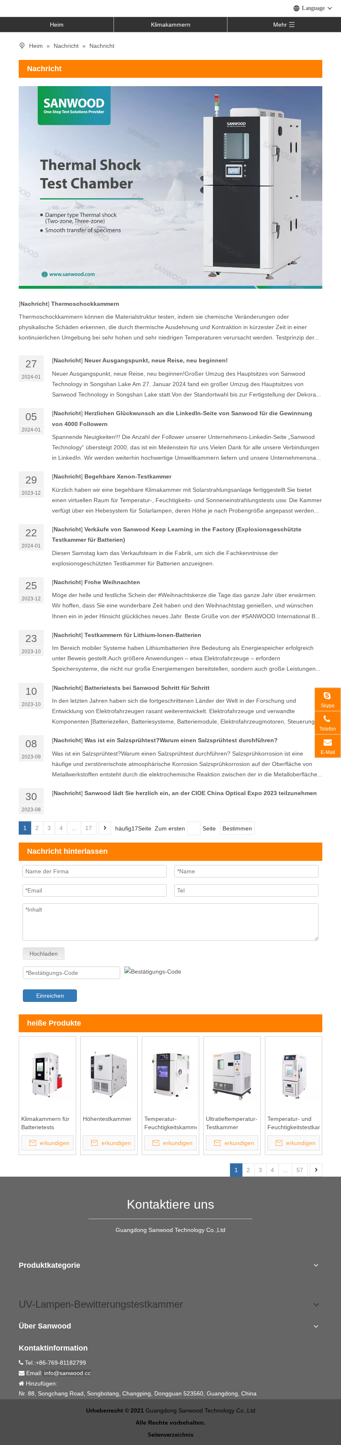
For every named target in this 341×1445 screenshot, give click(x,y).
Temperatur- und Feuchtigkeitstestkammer (293, 1122)
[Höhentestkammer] (109, 1074)
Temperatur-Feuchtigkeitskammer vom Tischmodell (170, 1123)
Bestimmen (237, 828)
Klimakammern (170, 24)
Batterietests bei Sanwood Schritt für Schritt (147, 687)
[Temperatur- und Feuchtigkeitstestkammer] (293, 1074)
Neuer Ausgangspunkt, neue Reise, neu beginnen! (156, 360)
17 (88, 828)
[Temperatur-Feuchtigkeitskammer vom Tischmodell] (170, 1074)
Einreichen (50, 995)
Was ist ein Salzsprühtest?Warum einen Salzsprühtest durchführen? (181, 740)
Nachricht (34, 303)
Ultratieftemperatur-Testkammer (231, 1122)
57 (300, 1170)
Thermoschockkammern (85, 303)
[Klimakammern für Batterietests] (47, 1074)
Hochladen (44, 953)
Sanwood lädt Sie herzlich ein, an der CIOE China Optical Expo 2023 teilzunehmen (200, 793)
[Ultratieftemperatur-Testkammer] (232, 1074)
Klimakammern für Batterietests (45, 1122)
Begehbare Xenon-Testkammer (127, 476)
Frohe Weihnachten (112, 582)
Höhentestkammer (107, 1118)
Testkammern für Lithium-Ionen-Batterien (142, 635)
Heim (57, 24)
